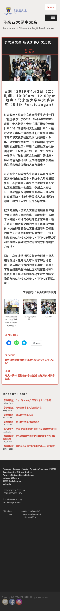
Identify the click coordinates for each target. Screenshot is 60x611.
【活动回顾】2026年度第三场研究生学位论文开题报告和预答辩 (29, 437)
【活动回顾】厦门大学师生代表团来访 (21, 421)
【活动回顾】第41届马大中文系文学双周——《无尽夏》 (29, 446)
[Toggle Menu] (53, 17)
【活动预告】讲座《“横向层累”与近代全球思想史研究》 (30, 428)
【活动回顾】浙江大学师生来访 (18, 414)
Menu (50, 7)
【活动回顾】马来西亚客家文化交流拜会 (22, 407)
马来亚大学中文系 (20, 22)
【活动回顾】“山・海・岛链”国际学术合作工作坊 (27, 400)
